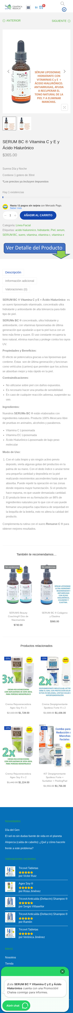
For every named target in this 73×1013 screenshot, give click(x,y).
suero (22, 234)
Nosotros (10, 957)
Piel (53, 230)
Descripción (13, 272)
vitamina (32, 234)
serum (60, 230)
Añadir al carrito (38, 215)
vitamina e (58, 234)
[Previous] (8, 71)
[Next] (64, 71)
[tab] (36, 272)
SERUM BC (10, 234)
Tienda (9, 963)
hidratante (43, 230)
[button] (28, 7)
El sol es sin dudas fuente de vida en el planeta (33, 836)
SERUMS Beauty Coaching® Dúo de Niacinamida (18, 616)
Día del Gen (12, 829)
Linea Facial (23, 225)
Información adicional (19, 281)
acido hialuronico (25, 230)
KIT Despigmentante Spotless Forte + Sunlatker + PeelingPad (54, 777)
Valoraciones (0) (16, 289)
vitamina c (44, 234)
